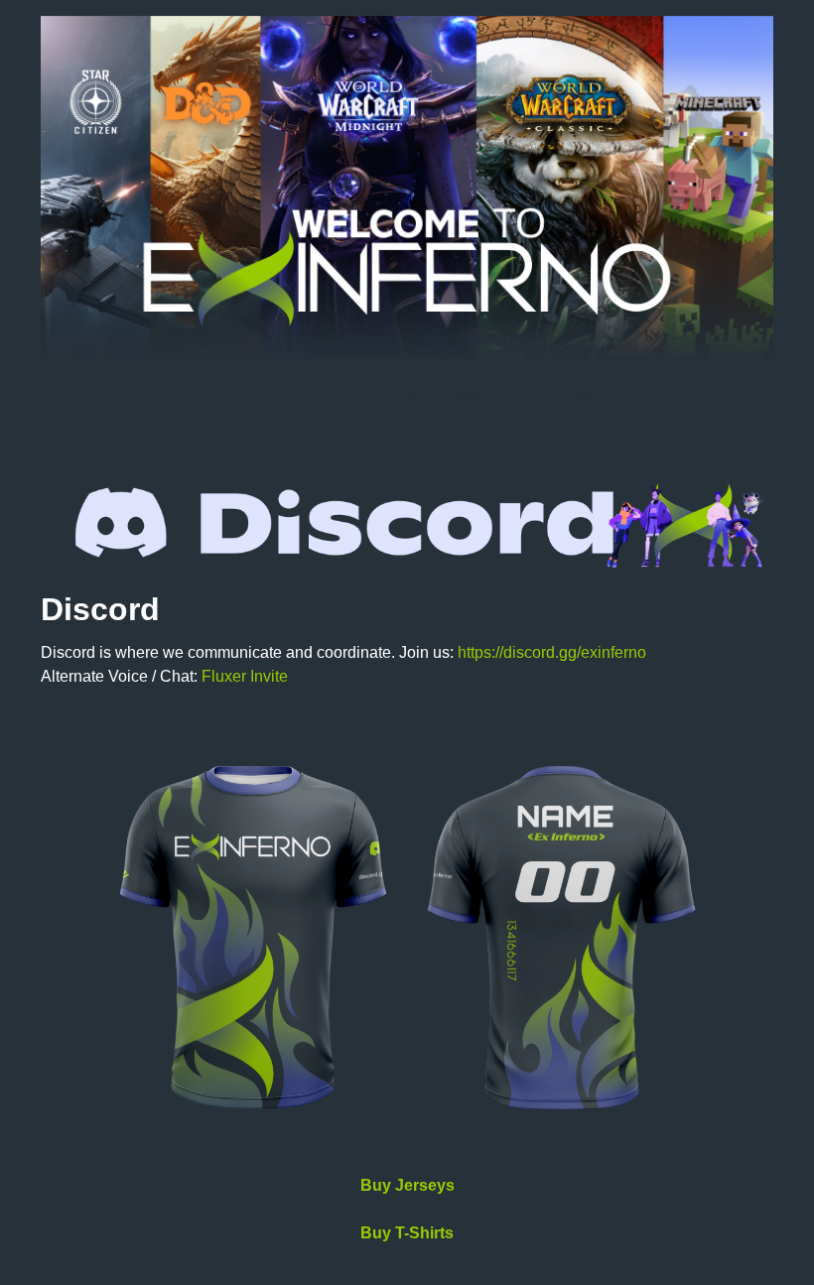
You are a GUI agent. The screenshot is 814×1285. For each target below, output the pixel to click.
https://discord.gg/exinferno (552, 652)
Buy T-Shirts (407, 1232)
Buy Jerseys (407, 1185)
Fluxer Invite (245, 676)
